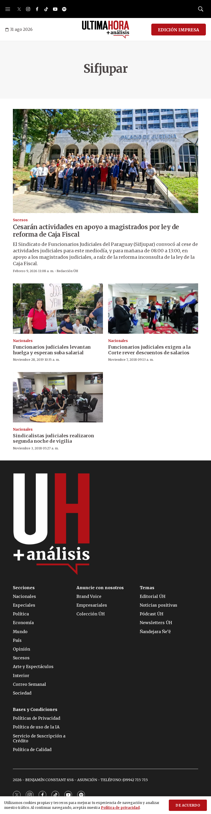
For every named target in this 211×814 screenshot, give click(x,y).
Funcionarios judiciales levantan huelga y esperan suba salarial (52, 350)
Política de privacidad (120, 808)
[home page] (105, 30)
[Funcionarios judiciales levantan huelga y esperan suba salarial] (58, 308)
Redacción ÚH (67, 271)
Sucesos (20, 220)
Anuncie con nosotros (100, 587)
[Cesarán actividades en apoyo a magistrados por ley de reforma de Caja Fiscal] (105, 161)
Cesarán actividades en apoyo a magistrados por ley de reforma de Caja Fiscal (96, 230)
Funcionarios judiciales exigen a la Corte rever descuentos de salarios (149, 350)
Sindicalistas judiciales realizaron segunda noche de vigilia (53, 438)
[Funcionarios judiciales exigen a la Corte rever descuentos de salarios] (153, 308)
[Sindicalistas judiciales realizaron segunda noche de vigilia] (58, 397)
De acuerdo (187, 805)
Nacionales (23, 341)
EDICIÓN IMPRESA (178, 29)
